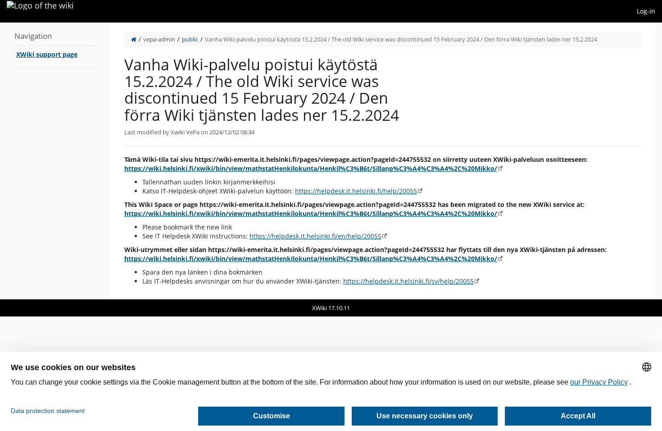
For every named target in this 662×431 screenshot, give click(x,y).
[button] (104, 161)
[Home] (133, 39)
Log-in (646, 11)
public (190, 39)
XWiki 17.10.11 (331, 308)
